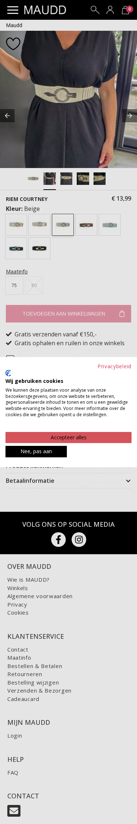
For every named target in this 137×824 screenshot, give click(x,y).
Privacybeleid (115, 366)
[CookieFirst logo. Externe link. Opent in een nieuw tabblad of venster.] (8, 373)
